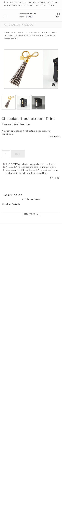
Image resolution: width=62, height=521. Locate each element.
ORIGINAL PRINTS (13, 35)
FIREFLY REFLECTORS (19, 32)
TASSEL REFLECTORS (43, 32)
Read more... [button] (54, 136)
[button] (54, 85)
